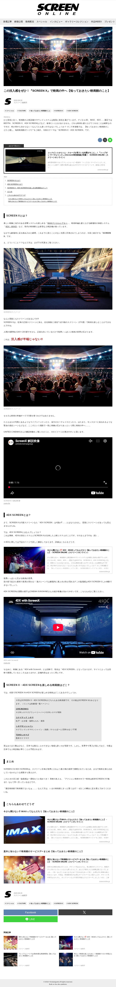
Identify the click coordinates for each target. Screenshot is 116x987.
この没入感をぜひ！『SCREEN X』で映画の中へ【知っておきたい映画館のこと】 (57, 90)
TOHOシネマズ (22, 735)
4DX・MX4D (11, 226)
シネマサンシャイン (24, 726)
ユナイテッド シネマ (25, 717)
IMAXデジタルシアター (57, 223)
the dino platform (61, 984)
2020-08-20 (18, 100)
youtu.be (7, 503)
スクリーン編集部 (20, 102)
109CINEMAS (22, 709)
